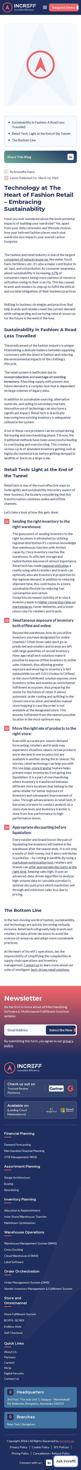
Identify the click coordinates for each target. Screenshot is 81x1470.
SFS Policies (61, 1447)
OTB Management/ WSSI (20, 1157)
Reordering (11, 1190)
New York (13, 1424)
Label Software (14, 1262)
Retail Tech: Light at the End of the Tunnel (41, 133)
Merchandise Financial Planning (24, 1151)
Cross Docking (13, 1249)
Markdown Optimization (19, 1223)
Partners (10, 1357)
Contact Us (11, 1378)
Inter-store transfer (38, 768)
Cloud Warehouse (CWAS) (21, 1255)
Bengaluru (28, 1424)
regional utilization (55, 565)
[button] (45, 7)
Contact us (31, 965)
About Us (10, 1351)
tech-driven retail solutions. (50, 969)
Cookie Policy (40, 1447)
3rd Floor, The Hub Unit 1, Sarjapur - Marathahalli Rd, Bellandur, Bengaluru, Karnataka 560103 (38, 1401)
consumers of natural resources (26, 259)
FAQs (7, 1368)
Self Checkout (13, 1332)
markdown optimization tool (32, 862)
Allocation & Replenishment (22, 1210)
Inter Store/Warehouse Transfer (25, 1216)
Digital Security (14, 1373)
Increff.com (66, 1441)
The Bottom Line (24, 140)
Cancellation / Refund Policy (51, 1453)
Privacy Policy (18, 1447)
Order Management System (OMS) (26, 1282)
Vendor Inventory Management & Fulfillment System (38, 1288)
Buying (8, 1183)
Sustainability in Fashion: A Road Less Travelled (38, 124)
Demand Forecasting (17, 1144)
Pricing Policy (20, 1453)
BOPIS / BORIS (14, 1320)
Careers (9, 1362)
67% (55, 273)
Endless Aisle (12, 1326)
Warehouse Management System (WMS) (30, 1243)
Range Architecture (17, 1177)
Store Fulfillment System (20, 1314)
